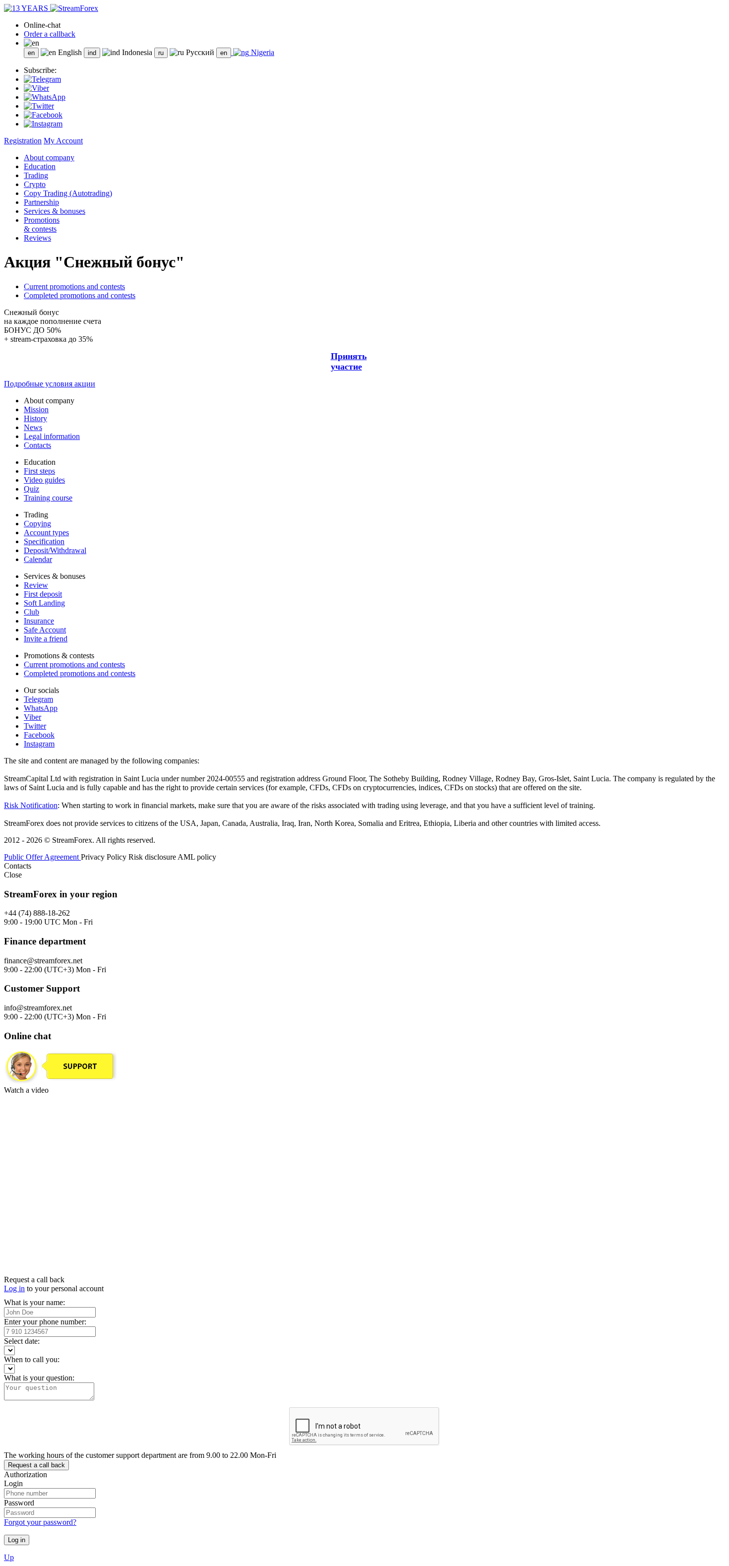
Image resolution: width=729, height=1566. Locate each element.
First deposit (43, 594)
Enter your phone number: (45, 1321)
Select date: (22, 1341)
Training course (48, 498)
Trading (36, 175)
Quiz (31, 489)
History (35, 418)
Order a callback (49, 34)
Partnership (41, 202)
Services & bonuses (54, 211)
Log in (14, 1288)
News (33, 427)
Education (40, 166)
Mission (36, 409)
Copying (37, 523)
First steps (39, 471)
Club (31, 612)
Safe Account (45, 630)
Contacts (37, 445)
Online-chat (42, 25)
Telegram (38, 699)
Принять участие (349, 361)
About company (49, 157)
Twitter (35, 726)
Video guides (44, 480)
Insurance (39, 621)
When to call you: (32, 1359)
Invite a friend (45, 638)
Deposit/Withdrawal (55, 550)
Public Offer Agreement (42, 857)
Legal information (52, 436)
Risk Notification (31, 805)
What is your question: (39, 1378)
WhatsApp (41, 708)
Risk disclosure (153, 857)
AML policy (197, 857)
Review (36, 585)
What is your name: (34, 1302)
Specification (44, 541)
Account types (46, 532)
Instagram (39, 744)
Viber (32, 717)
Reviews (37, 238)
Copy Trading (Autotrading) (68, 193)
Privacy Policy (104, 857)
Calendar (38, 559)
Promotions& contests (42, 224)
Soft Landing (44, 603)
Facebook (39, 735)
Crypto (35, 184)
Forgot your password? (40, 1522)
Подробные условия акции (49, 383)
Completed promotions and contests (79, 295)
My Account (63, 140)
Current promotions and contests (74, 286)
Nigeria (261, 52)
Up (9, 1557)
